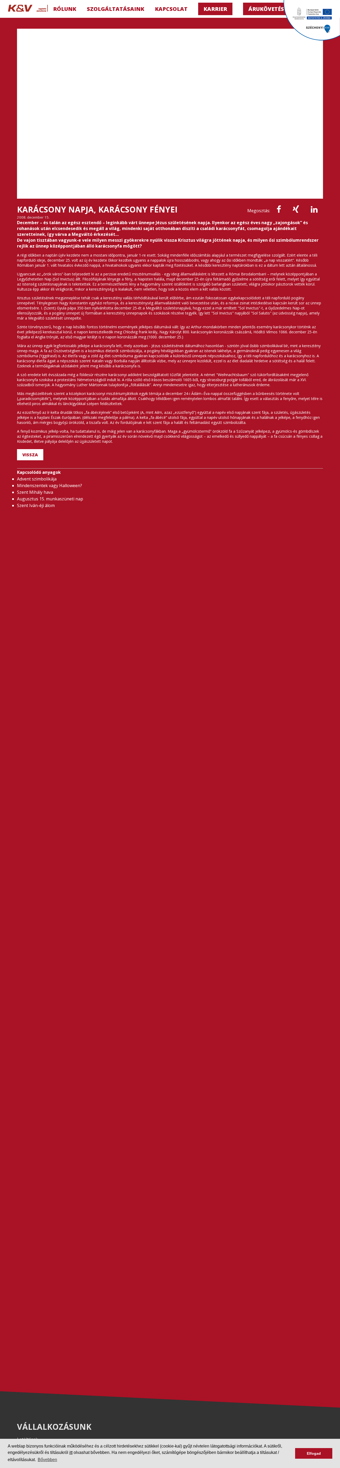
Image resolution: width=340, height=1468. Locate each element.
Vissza (30, 455)
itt (71, 1452)
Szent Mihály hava (35, 492)
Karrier (215, 8)
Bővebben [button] (47, 1459)
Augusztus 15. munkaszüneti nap (50, 499)
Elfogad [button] (314, 1453)
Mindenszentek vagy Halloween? (49, 485)
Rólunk (64, 8)
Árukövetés (266, 8)
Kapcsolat (171, 8)
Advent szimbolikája (37, 479)
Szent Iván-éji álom (36, 505)
